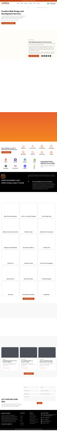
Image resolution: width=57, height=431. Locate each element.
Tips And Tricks (42, 359)
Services (25, 3)
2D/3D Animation (32, 423)
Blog (34, 3)
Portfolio (30, 3)
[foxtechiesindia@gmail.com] (41, 421)
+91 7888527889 (52, 3)
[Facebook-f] (42, 56)
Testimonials (22, 423)
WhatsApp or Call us (52, 2)
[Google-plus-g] (50, 56)
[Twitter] (48, 56)
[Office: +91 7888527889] (41, 417)
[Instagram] (46, 56)
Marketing (4, 359)
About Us (21, 416)
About (22, 3)
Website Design (23, 359)
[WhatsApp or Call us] (48, 3)
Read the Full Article (6, 367)
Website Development (33, 416)
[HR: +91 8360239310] (41, 419)
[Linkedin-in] (44, 56)
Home (18, 3)
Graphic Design (32, 417)
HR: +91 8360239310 (45, 419)
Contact (38, 3)
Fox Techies (19, 429)
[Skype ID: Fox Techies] (41, 423)
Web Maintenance (32, 420)
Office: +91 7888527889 (46, 417)
